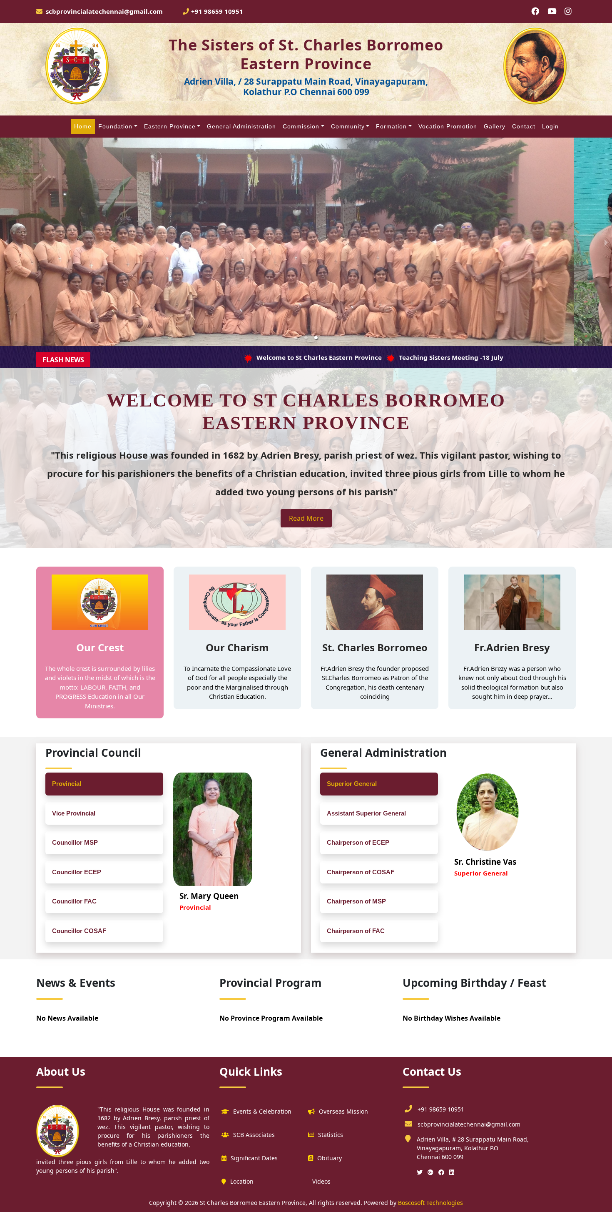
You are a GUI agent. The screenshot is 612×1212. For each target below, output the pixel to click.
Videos (321, 1181)
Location (242, 1181)
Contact (523, 126)
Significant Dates (254, 1158)
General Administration (241, 126)
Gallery (494, 126)
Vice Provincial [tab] (73, 813)
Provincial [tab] (66, 783)
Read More (306, 518)
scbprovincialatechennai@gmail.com (469, 1124)
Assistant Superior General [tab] (366, 813)
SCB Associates (254, 1135)
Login (550, 126)
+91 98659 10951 (217, 11)
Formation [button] (391, 126)
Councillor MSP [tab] (75, 842)
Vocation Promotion (447, 126)
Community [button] (348, 126)
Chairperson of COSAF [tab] (360, 872)
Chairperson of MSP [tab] (356, 901)
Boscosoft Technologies (429, 1203)
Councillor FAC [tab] (74, 901)
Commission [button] (301, 126)
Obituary (329, 1158)
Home (83, 126)
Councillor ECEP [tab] (76, 872)
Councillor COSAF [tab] (79, 930)
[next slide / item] (606, 242)
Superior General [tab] (352, 783)
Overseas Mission (343, 1111)
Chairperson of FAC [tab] (356, 930)
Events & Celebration (262, 1111)
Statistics (330, 1135)
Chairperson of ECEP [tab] (358, 842)
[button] (296, 337)
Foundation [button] (115, 126)
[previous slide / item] (6, 242)
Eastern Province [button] (170, 126)
